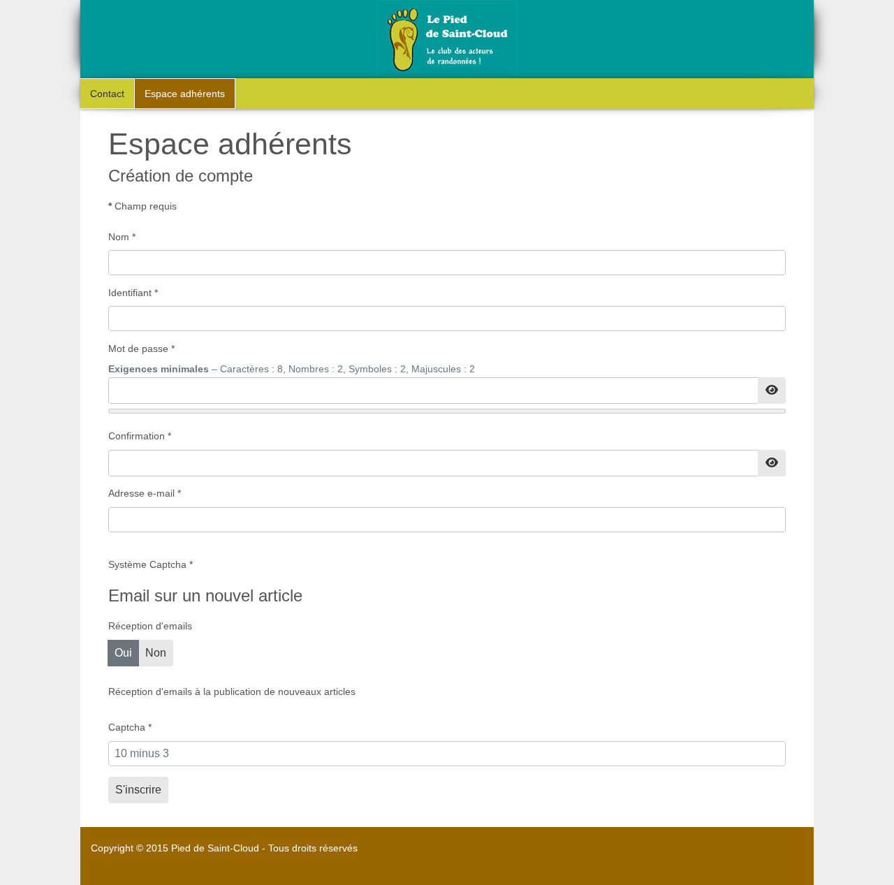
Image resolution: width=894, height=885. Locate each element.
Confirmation (139, 435)
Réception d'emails (150, 625)
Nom (121, 236)
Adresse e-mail (144, 493)
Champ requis (142, 206)
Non (155, 653)
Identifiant (133, 292)
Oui (123, 653)
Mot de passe (141, 348)
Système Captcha (150, 564)
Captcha (130, 727)
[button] (869, 860)
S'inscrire (138, 790)
